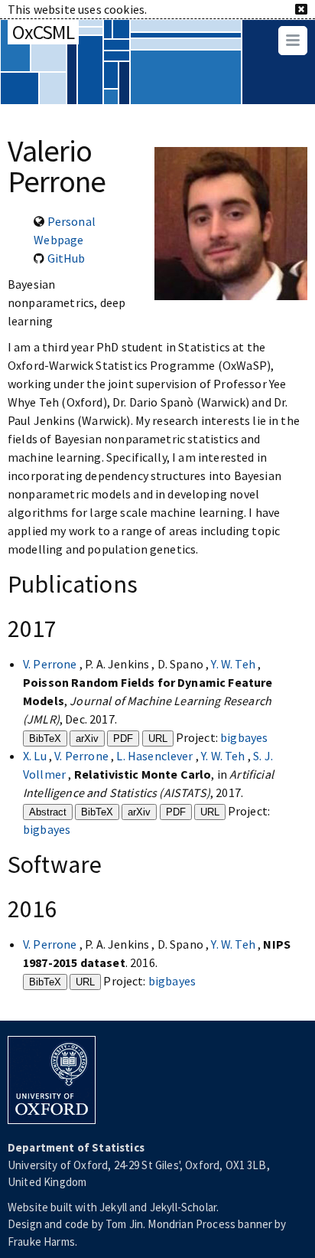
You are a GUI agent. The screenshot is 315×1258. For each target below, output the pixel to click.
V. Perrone (51, 663)
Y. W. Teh (234, 663)
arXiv (87, 738)
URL (157, 738)
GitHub (66, 258)
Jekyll (113, 1207)
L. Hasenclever (155, 755)
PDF (123, 738)
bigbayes (244, 737)
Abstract (48, 812)
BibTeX (45, 738)
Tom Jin (124, 1224)
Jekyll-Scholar (183, 1207)
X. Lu (36, 755)
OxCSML (43, 31)
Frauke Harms (41, 1241)
